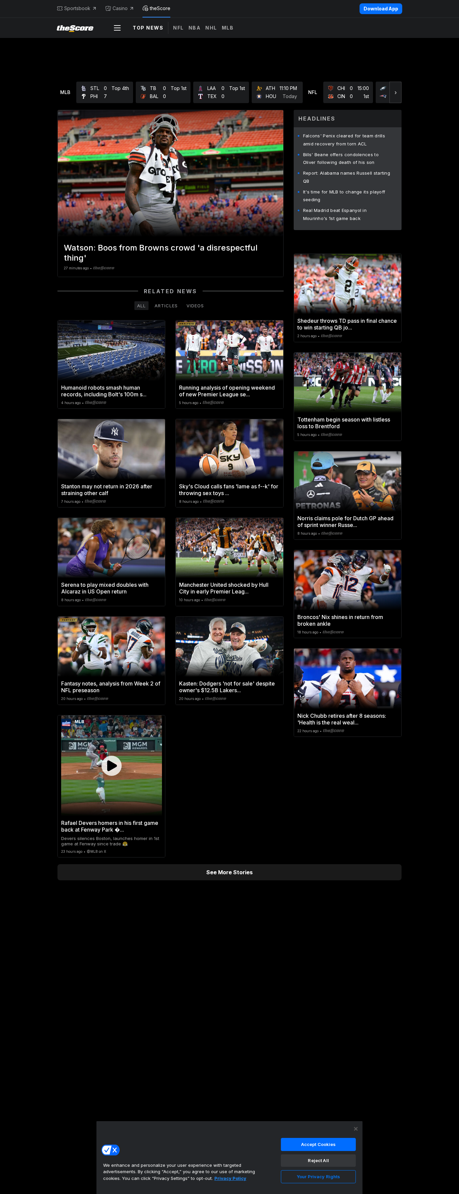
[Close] (356, 1129)
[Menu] (117, 28)
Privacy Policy (230, 1178)
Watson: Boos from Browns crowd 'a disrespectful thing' (160, 253)
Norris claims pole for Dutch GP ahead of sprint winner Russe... (345, 521)
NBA (195, 28)
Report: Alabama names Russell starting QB (346, 177)
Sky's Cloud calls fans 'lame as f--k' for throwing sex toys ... (228, 489)
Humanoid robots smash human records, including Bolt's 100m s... (104, 391)
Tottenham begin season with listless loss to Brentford (343, 423)
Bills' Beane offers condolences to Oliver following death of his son (341, 158)
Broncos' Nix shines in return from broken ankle (340, 620)
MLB (228, 28)
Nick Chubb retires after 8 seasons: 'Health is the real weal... (341, 719)
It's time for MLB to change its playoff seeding (344, 196)
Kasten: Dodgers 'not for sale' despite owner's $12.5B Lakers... (227, 687)
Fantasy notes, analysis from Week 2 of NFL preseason (110, 687)
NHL (211, 28)
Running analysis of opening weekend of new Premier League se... (227, 391)
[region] (229, 1157)
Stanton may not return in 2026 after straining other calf (106, 489)
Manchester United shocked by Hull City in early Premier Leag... (223, 588)
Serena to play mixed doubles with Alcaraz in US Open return (105, 588)
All (141, 305)
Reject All (318, 1160)
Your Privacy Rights (318, 1176)
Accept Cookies (318, 1144)
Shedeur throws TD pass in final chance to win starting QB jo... (347, 324)
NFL (178, 28)
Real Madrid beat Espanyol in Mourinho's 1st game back (335, 214)
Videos (195, 305)
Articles (166, 305)
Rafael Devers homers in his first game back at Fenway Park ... (109, 826)
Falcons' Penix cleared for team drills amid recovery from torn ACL (344, 139)
